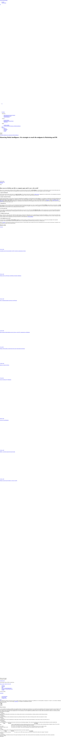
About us (3, 127)
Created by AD (4, 698)
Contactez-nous (2, 680)
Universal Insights (30, 216)
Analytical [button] (1, 717)
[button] (1, 133)
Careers (5, 131)
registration (1, 693)
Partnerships (5, 129)
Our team (5, 130)
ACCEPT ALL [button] (4, 702)
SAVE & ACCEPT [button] (3, 735)
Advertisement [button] (2, 720)
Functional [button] (1, 712)
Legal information (4, 696)
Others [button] (1, 728)
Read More (16, 701)
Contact (3, 689)
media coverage (36, 194)
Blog (2, 126)
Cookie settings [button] (12, 701)
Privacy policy (4, 697)
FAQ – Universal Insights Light (6, 688)
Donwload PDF (2, 182)
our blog (4, 222)
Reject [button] (1, 702)
